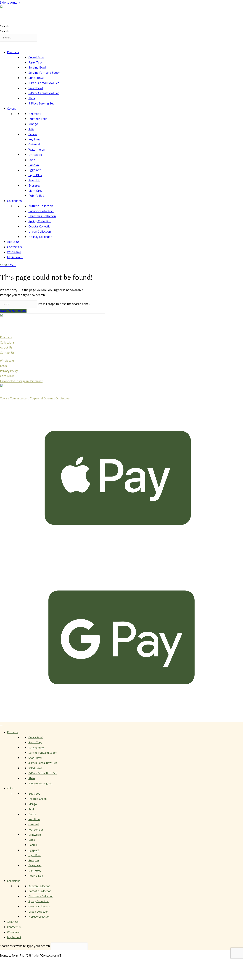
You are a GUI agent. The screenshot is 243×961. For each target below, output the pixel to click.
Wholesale (14, 252)
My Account (15, 257)
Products (13, 52)
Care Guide (7, 376)
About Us (13, 242)
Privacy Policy (9, 371)
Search (4, 26)
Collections (14, 201)
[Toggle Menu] (1, 45)
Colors (11, 109)
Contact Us (14, 247)
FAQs (3, 366)
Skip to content (10, 2)
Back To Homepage (13, 311)
